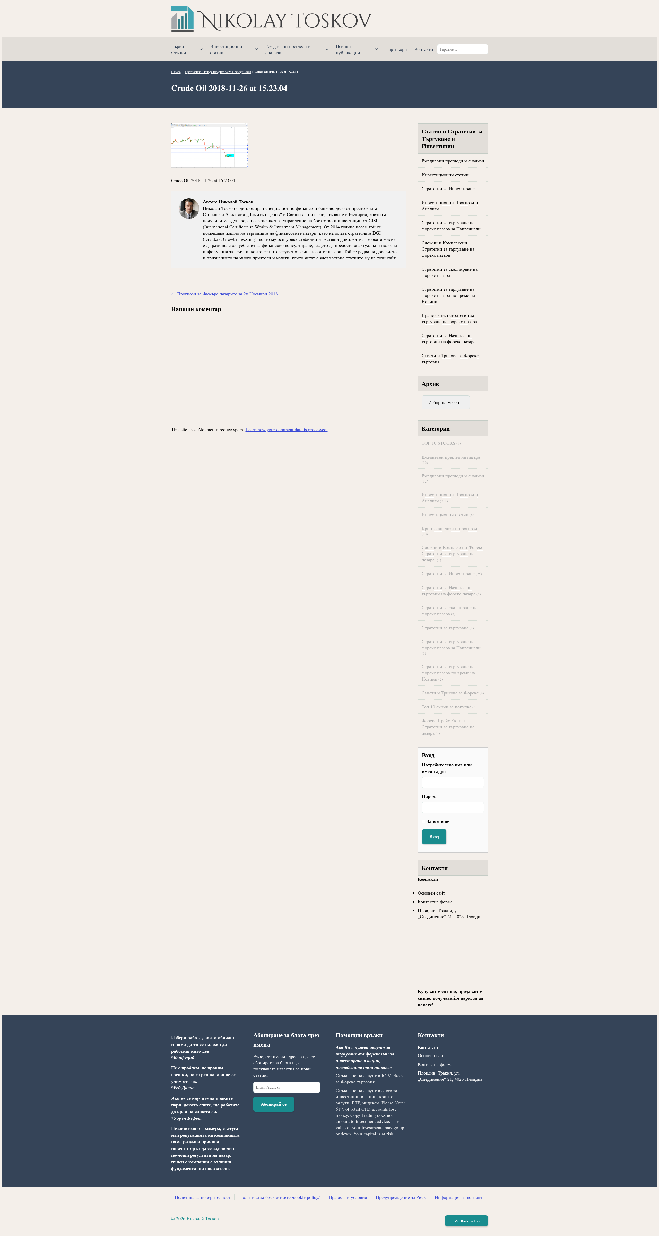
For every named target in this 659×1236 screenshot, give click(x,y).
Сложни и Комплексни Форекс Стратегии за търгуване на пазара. (452, 553)
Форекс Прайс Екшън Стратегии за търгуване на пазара (448, 726)
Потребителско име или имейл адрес (447, 768)
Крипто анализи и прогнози (449, 528)
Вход (434, 836)
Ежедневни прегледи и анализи (288, 49)
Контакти (423, 49)
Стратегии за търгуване (445, 627)
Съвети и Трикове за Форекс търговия (450, 358)
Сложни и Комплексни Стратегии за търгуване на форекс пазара (448, 248)
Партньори (396, 49)
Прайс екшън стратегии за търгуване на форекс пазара (449, 318)
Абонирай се (274, 1104)
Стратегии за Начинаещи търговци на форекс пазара (448, 338)
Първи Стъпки (178, 49)
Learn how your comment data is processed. (287, 429)
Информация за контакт (458, 1197)
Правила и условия (348, 1197)
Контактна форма (435, 901)
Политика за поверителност (202, 1197)
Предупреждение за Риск (401, 1197)
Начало (176, 72)
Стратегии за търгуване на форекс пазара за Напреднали (451, 225)
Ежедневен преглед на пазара (451, 457)
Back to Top (470, 1221)
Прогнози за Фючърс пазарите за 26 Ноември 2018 (218, 72)
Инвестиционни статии (226, 49)
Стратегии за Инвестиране (448, 188)
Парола (430, 796)
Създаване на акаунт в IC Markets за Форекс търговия (369, 1078)
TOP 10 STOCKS (438, 443)
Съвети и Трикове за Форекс (450, 693)
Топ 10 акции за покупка (446, 706)
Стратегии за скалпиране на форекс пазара (450, 272)
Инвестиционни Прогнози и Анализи (450, 205)
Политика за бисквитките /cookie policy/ (279, 1197)
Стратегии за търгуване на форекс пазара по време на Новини (448, 295)
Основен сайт (431, 893)
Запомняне (438, 821)
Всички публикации (348, 49)
